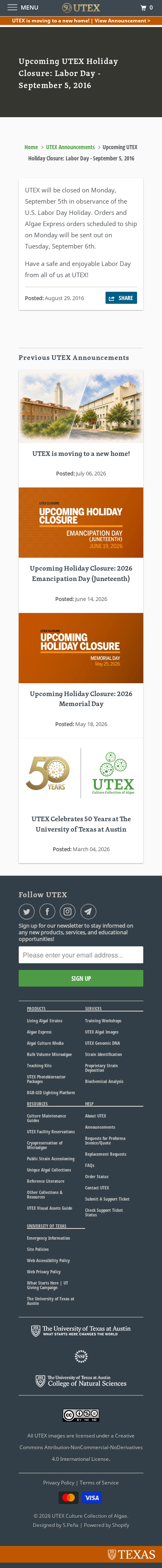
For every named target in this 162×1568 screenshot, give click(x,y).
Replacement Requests (105, 1154)
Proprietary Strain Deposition (101, 1067)
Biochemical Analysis (104, 1081)
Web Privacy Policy (44, 1271)
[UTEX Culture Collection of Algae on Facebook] (49, 911)
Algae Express (39, 1031)
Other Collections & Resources (44, 1194)
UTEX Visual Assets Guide (49, 1208)
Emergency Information (48, 1238)
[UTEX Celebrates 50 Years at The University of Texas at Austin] (81, 773)
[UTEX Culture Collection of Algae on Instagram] (69, 911)
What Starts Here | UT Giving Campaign (47, 1285)
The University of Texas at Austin (50, 1300)
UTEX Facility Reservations (51, 1131)
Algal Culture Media (45, 1043)
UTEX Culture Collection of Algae (89, 1515)
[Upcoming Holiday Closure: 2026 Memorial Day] (81, 648)
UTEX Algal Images (101, 1031)
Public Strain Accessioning (50, 1158)
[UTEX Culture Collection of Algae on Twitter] (28, 911)
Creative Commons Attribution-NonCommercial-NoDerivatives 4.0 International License (81, 1447)
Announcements (100, 1127)
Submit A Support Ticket (107, 1198)
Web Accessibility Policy (48, 1260)
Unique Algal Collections (49, 1169)
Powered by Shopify (106, 1525)
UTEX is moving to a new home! (81, 454)
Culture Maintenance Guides (46, 1117)
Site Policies (38, 1249)
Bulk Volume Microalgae (49, 1054)
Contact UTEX (97, 1187)
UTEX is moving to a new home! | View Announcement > (81, 20)
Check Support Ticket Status (104, 1212)
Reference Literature (45, 1181)
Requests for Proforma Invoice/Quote (105, 1140)
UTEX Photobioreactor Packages (46, 1078)
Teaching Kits (39, 1065)
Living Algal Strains (44, 1020)
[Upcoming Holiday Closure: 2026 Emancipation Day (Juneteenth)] (81, 522)
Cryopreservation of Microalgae (44, 1145)
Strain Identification (103, 1054)
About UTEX (95, 1115)
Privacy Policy (58, 1482)
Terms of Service (99, 1482)
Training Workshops (103, 1020)
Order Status (96, 1176)
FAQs (89, 1165)
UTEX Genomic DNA (102, 1043)
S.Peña (71, 1525)
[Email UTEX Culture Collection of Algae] (90, 911)
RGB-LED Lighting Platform (51, 1092)
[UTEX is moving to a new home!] (81, 406)
